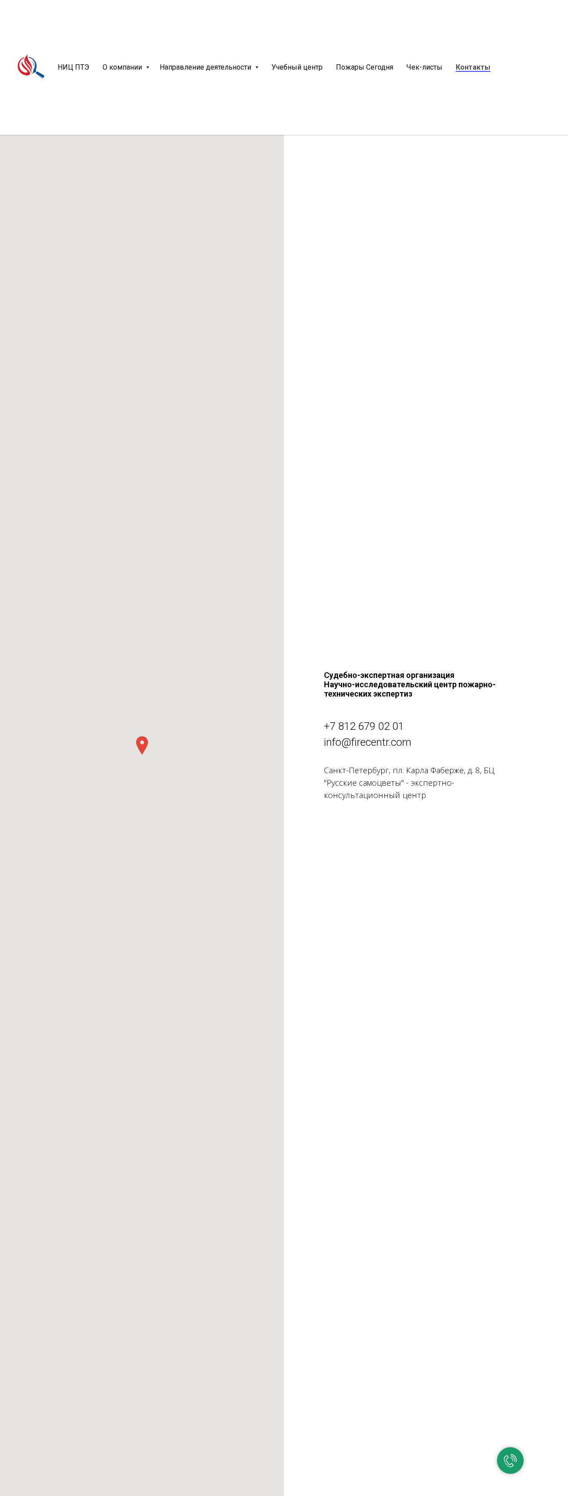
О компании (123, 67)
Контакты (473, 67)
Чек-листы (424, 67)
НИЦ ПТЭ (73, 67)
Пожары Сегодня (364, 67)
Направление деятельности (206, 67)
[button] (142, 745)
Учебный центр (297, 67)
